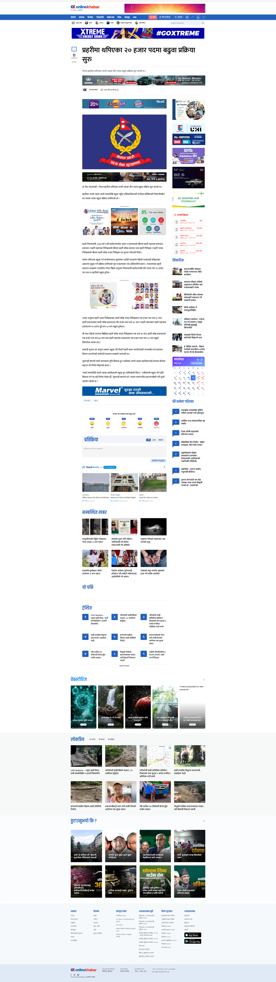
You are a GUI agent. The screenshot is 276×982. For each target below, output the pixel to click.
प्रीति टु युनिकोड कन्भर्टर (146, 953)
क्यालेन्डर (179, 359)
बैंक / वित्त (96, 926)
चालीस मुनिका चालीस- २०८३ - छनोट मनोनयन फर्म (148, 934)
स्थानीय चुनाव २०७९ (168, 930)
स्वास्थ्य (180, 17)
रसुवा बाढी (79, 23)
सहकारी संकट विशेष (168, 916)
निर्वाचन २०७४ (166, 926)
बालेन (90, 23)
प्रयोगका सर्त (188, 919)
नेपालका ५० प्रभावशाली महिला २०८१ (146, 923)
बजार (95, 916)
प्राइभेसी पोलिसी (189, 926)
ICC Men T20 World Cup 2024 (125, 920)
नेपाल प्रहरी (87, 400)
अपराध (101, 23)
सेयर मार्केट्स (166, 17)
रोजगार (95, 923)
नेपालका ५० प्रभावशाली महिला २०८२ (146, 917)
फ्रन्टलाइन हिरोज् (144, 949)
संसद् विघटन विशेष (168, 923)
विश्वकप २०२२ (166, 944)
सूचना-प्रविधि (97, 933)
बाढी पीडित (142, 23)
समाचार (81, 17)
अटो (94, 930)
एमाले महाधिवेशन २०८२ (169, 940)
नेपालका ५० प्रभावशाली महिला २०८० (146, 928)
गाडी (112, 23)
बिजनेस (90, 17)
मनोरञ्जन (110, 17)
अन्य (134, 17)
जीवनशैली (100, 17)
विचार (119, 17)
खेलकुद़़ (73, 930)
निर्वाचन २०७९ (166, 933)
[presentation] (160, 467)
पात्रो (154, 17)
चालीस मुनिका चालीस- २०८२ (148, 939)
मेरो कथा (141, 946)
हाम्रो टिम (187, 916)
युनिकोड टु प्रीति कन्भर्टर (146, 956)
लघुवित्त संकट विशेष (168, 919)
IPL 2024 (119, 925)
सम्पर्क (186, 930)
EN (187, 17)
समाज (72, 916)
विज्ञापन (186, 923)
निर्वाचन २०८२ (166, 937)
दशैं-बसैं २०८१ (166, 947)
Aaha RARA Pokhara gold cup (125, 930)
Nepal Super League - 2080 (124, 935)
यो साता (102, 739)
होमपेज (73, 17)
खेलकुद (127, 17)
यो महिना (111, 739)
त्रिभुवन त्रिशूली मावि (126, 23)
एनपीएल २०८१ (121, 916)
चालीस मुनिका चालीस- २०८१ (148, 942)
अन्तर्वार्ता (73, 926)
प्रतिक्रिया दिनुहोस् (158, 460)
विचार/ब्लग (74, 919)
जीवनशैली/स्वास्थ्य (76, 933)
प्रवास (72, 937)
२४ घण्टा (92, 739)
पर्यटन (95, 919)
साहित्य (73, 923)
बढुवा (96, 400)
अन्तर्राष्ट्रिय (74, 940)
